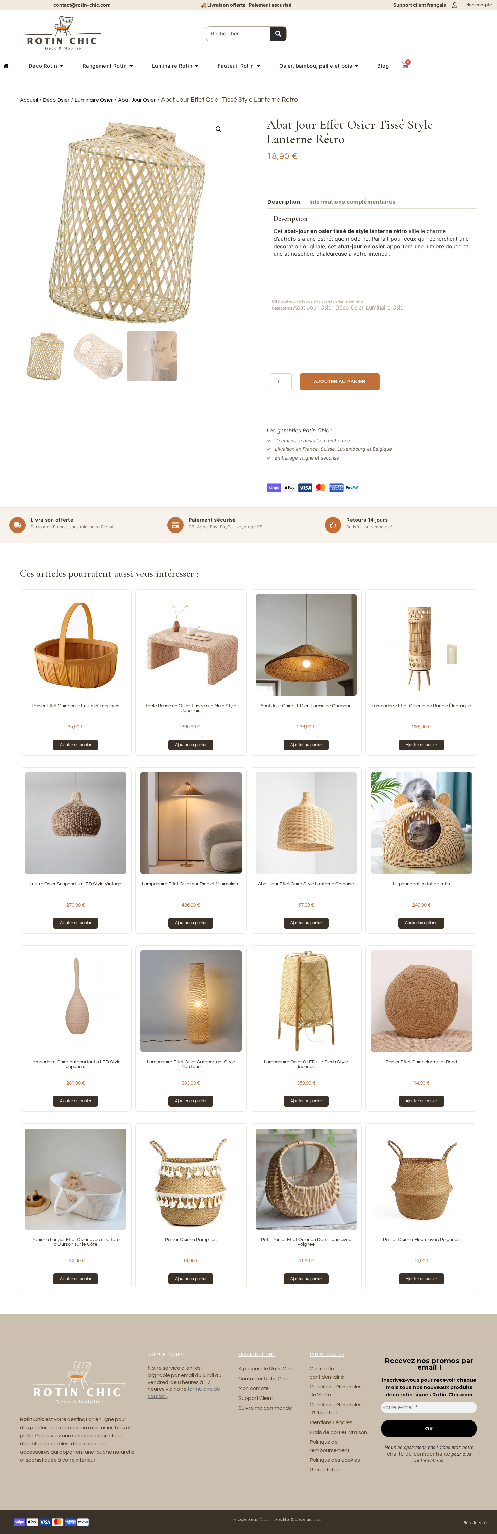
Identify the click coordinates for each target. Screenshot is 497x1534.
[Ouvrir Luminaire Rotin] (196, 66)
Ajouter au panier (339, 381)
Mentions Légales (331, 1422)
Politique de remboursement (329, 1446)
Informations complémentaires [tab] (352, 201)
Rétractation (325, 1470)
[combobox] (236, 34)
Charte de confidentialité (327, 1373)
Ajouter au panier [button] (75, 745)
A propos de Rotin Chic (265, 1368)
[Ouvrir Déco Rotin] (61, 66)
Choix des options (421, 923)
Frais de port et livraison (338, 1432)
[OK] (278, 34)
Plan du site (474, 1522)
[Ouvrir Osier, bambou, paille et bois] (356, 66)
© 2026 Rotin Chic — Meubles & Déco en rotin (277, 1519)
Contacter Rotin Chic (263, 1378)
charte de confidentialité (418, 1453)
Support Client (255, 1398)
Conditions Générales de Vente (336, 1390)
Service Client (256, 1354)
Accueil (29, 100)
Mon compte (253, 1388)
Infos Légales (327, 1354)
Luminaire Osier (94, 100)
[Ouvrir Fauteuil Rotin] (258, 66)
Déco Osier (56, 100)
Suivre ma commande (265, 1408)
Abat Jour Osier (137, 100)
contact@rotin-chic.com (82, 5)
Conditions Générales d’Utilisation (336, 1408)
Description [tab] (283, 201)
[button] (219, 129)
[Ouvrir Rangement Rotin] (131, 66)
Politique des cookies (335, 1460)
